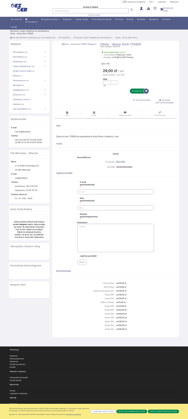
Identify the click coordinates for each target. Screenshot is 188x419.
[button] (151, 2)
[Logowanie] (141, 8)
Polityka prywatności (17, 364)
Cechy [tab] (94, 115)
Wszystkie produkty (49, 19)
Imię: (87, 199)
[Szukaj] (132, 9)
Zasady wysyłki (15, 380)
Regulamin (14, 356)
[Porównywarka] (148, 8)
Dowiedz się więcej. (73, 414)
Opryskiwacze (64, 38)
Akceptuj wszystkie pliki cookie (163, 411)
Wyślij (82, 262)
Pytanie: (88, 215)
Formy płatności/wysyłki (19, 377)
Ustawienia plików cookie (103, 411)
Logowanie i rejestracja (18, 393)
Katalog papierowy (17, 359)
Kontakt (12, 367)
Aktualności (14, 361)
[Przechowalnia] (155, 8)
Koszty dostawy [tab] (159, 115)
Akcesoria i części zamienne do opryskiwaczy (92, 38)
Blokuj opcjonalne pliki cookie (132, 411)
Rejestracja (174, 2)
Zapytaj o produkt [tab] (125, 115)
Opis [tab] (67, 115)
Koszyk (12, 391)
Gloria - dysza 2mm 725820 (126, 38)
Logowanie (162, 2)
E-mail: (87, 183)
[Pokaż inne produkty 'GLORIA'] (139, 63)
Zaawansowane (94, 15)
